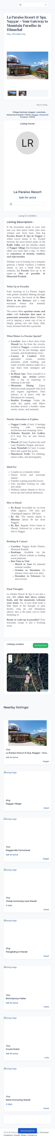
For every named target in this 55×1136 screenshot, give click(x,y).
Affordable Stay (18, 34)
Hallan (46, 1007)
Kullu (46, 1058)
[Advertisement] (27, 172)
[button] (12, 93)
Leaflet (45, 690)
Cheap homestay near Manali (21, 901)
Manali (46, 808)
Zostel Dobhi (12, 1049)
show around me (27, 1130)
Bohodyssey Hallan (16, 998)
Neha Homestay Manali (18, 1100)
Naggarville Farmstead (18, 850)
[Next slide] (44, 65)
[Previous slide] (11, 65)
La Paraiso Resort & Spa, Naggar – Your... (27, 753)
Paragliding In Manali (16, 952)
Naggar (34, 115)
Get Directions (41, 645)
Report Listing (42, 105)
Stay (9, 34)
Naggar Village (13, 804)
